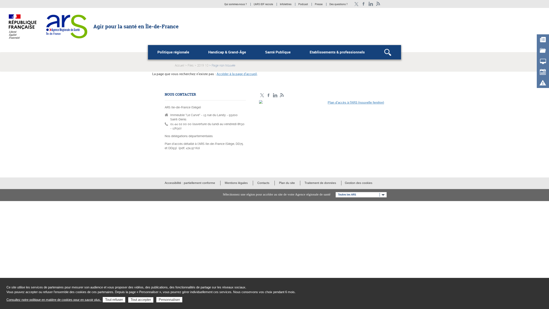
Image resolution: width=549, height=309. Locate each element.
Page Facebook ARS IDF (364, 4)
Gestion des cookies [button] (358, 183)
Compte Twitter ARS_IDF (356, 4)
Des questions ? (338, 4)
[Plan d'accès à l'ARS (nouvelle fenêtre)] (321, 129)
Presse (319, 4)
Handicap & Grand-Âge (227, 52)
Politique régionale (173, 52)
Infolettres (285, 4)
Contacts (263, 183)
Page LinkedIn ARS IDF (371, 4)
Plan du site (287, 183)
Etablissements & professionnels (337, 52)
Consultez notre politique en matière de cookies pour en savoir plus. (54, 299)
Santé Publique (278, 52)
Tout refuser (114, 299)
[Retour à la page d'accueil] (66, 26)
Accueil (179, 65)
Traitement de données (320, 183)
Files (191, 65)
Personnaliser (169, 299)
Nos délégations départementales (189, 136)
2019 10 (202, 65)
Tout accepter (141, 299)
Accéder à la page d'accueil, (237, 74)
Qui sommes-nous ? (235, 4)
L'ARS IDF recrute (263, 4)
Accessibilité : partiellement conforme (190, 183)
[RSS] (378, 4)
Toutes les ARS (347, 194)
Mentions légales (236, 183)
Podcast (303, 4)
